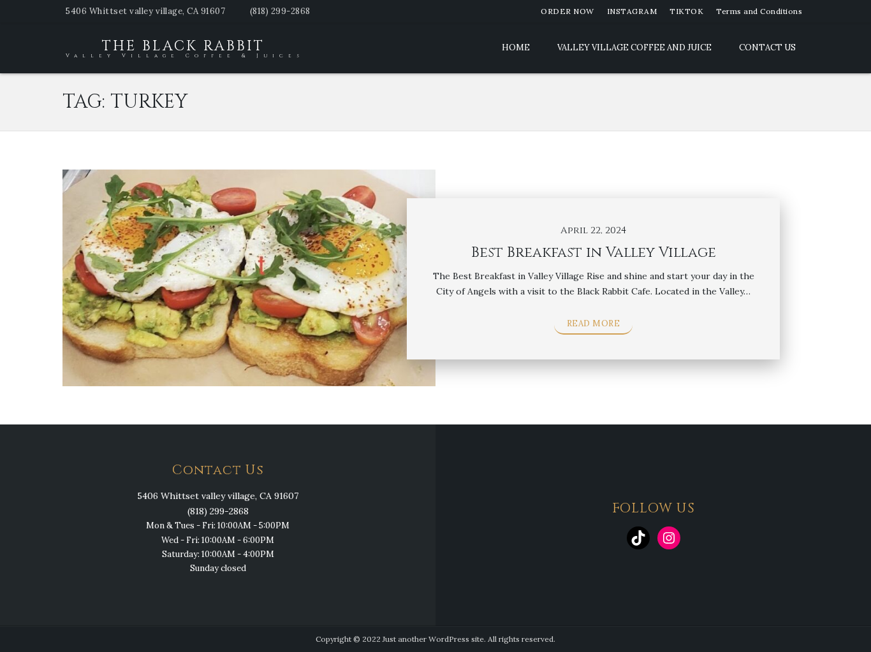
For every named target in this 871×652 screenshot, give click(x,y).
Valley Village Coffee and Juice (634, 47)
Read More (593, 323)
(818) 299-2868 (280, 11)
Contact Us (767, 47)
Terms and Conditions (759, 11)
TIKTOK (686, 11)
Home (516, 47)
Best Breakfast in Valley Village (593, 252)
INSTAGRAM (632, 11)
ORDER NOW (567, 11)
